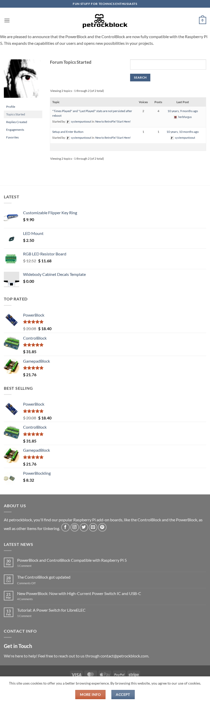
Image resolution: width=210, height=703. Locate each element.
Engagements (15, 130)
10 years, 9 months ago (182, 111)
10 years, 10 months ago (182, 132)
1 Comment (32, 565)
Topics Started (15, 114)
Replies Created (16, 122)
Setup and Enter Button (67, 132)
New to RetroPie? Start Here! (113, 121)
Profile (10, 107)
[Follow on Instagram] (74, 527)
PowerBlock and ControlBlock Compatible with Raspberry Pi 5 (72, 560)
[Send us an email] (93, 527)
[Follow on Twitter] (84, 527)
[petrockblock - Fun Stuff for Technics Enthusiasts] (105, 20)
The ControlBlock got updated (43, 577)
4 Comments (32, 599)
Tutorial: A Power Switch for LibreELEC (51, 610)
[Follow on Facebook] (65, 527)
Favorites (12, 137)
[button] (7, 20)
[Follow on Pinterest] (102, 527)
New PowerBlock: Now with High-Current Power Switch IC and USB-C (79, 593)
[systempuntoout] (23, 81)
